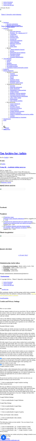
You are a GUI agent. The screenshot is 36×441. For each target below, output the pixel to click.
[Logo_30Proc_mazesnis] (10, 14)
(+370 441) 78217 (23, 255)
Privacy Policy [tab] (4, 431)
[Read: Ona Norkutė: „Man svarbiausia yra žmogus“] (16, 226)
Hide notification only (14, 440)
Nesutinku (5, 298)
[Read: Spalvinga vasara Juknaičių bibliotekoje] (8, 217)
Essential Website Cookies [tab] (7, 326)
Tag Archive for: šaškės (13, 153)
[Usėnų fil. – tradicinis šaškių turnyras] (2, 164)
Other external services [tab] (6, 384)
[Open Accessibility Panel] (3, 437)
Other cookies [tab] (3, 419)
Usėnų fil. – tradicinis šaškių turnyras (13, 167)
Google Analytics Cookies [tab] (7, 366)
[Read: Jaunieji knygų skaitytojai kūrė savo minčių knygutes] (18, 221)
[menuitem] (19, 25)
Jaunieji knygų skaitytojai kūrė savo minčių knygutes (17, 223)
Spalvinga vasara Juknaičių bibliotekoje (13, 218)
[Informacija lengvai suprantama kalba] (3, 122)
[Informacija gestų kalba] (3, 123)
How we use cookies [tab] (5, 308)
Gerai (1, 298)
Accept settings (4, 440)
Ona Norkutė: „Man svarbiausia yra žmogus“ (15, 227)
